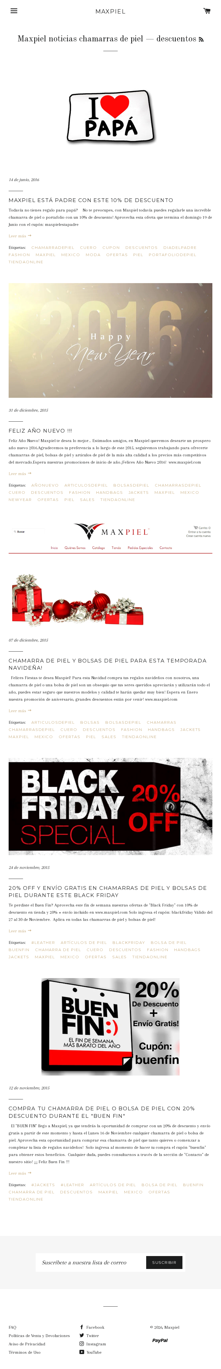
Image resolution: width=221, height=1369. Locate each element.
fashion (19, 254)
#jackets (43, 1184)
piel (138, 254)
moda (93, 254)
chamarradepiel (53, 247)
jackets (139, 492)
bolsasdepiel (131, 485)
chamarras (162, 722)
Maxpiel (110, 11)
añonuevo (45, 485)
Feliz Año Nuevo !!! (40, 431)
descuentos (141, 247)
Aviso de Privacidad (27, 1344)
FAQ (12, 1327)
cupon (111, 247)
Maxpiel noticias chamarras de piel (80, 39)
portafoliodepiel (172, 254)
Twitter (92, 1335)
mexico (70, 254)
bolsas (90, 722)
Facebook (94, 1327)
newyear (20, 499)
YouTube (93, 1352)
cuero (88, 247)
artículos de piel (84, 942)
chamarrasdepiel (178, 485)
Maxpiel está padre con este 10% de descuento (91, 200)
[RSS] (201, 40)
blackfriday (129, 942)
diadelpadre (180, 247)
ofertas (117, 254)
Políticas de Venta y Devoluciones (39, 1335)
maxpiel (46, 254)
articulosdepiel (86, 485)
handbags (109, 492)
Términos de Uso (25, 1352)
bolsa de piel (168, 942)
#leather (43, 942)
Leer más (18, 236)
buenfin (19, 949)
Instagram (95, 1344)
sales (87, 499)
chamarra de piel (58, 949)
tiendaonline (26, 262)
